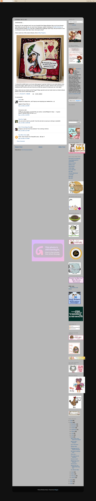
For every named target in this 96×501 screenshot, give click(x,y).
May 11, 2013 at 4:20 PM (23, 115)
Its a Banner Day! (75, 469)
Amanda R (78, 68)
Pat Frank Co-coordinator (74, 158)
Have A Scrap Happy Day (24, 127)
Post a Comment (21, 141)
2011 (71, 481)
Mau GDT (71, 178)
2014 (71, 420)
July (72, 433)
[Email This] (36, 94)
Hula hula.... (74, 454)
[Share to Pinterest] (41, 94)
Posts (71, 326)
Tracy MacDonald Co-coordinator (74, 161)
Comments (73, 328)
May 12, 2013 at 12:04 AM (24, 122)
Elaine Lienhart (72, 163)
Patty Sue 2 (21, 119)
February (73, 475)
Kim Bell (71, 171)
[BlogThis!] (37, 94)
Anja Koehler (72, 166)
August (73, 431)
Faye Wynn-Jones (22, 134)
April (72, 472)
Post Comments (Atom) (27, 149)
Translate (74, 25)
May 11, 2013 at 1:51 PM (23, 105)
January (73, 477)
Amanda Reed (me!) (73, 173)
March (72, 473)
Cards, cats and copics (43, 9)
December (73, 424)
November (73, 426)
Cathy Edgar (71, 168)
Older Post (61, 147)
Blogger (56, 489)
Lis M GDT (71, 174)
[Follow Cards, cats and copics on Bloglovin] (75, 101)
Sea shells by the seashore (75, 457)
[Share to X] (38, 94)
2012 (71, 480)
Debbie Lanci (72, 164)
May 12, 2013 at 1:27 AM (23, 130)
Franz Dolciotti (72, 169)
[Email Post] (33, 93)
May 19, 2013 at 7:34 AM (23, 138)
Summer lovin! (74, 459)
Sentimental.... (74, 463)
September (74, 429)
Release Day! (74, 446)
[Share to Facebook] (40, 94)
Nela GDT (71, 176)
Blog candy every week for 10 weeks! (76, 439)
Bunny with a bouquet (74, 442)
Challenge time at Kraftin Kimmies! (75, 449)
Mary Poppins (42, 32)
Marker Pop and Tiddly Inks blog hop (75, 466)
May (72, 437)
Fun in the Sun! (74, 444)
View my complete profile (74, 93)
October (73, 427)
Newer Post (18, 147)
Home (40, 147)
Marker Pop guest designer (75, 461)
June (72, 435)
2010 (71, 483)
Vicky (19, 99)
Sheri (28, 28)
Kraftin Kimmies (57, 27)
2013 (71, 422)
